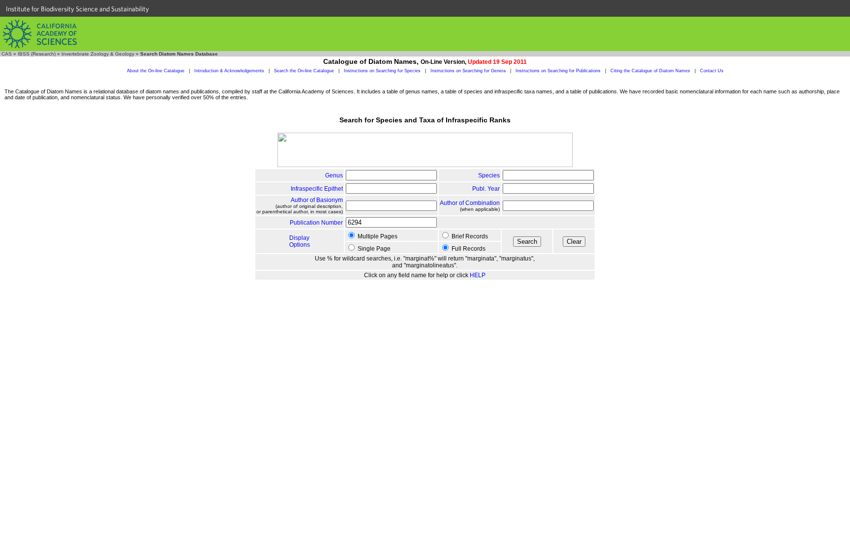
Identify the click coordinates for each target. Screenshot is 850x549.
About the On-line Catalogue (155, 70)
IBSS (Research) (37, 54)
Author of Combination (470, 203)
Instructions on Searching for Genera (468, 70)
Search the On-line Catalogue (304, 70)
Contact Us (712, 70)
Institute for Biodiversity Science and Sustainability (77, 9)
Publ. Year (486, 188)
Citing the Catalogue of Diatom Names (650, 70)
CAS (6, 54)
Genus (334, 175)
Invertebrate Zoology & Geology (97, 54)
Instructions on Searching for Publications (558, 70)
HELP (478, 275)
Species (489, 175)
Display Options (299, 241)
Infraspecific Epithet (317, 188)
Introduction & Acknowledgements (229, 70)
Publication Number (316, 222)
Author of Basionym (317, 200)
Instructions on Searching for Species (382, 70)
